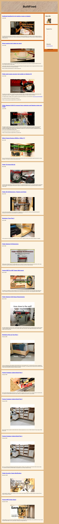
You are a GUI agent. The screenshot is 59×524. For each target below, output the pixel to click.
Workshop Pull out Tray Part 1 (10, 334)
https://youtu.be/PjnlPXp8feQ (37, 96)
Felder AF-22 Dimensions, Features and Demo (14, 191)
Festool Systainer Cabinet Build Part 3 (12, 372)
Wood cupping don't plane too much (12, 43)
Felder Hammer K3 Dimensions (10, 244)
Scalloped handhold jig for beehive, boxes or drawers (16, 16)
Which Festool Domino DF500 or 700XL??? (13, 138)
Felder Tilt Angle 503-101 (8, 164)
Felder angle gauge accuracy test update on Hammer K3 (17, 74)
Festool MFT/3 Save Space (9, 499)
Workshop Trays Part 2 (8, 218)
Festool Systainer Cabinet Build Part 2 (12, 399)
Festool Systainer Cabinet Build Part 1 (12, 436)
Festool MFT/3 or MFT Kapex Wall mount (13, 270)
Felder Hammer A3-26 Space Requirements (13, 296)
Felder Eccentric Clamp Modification (11, 473)
